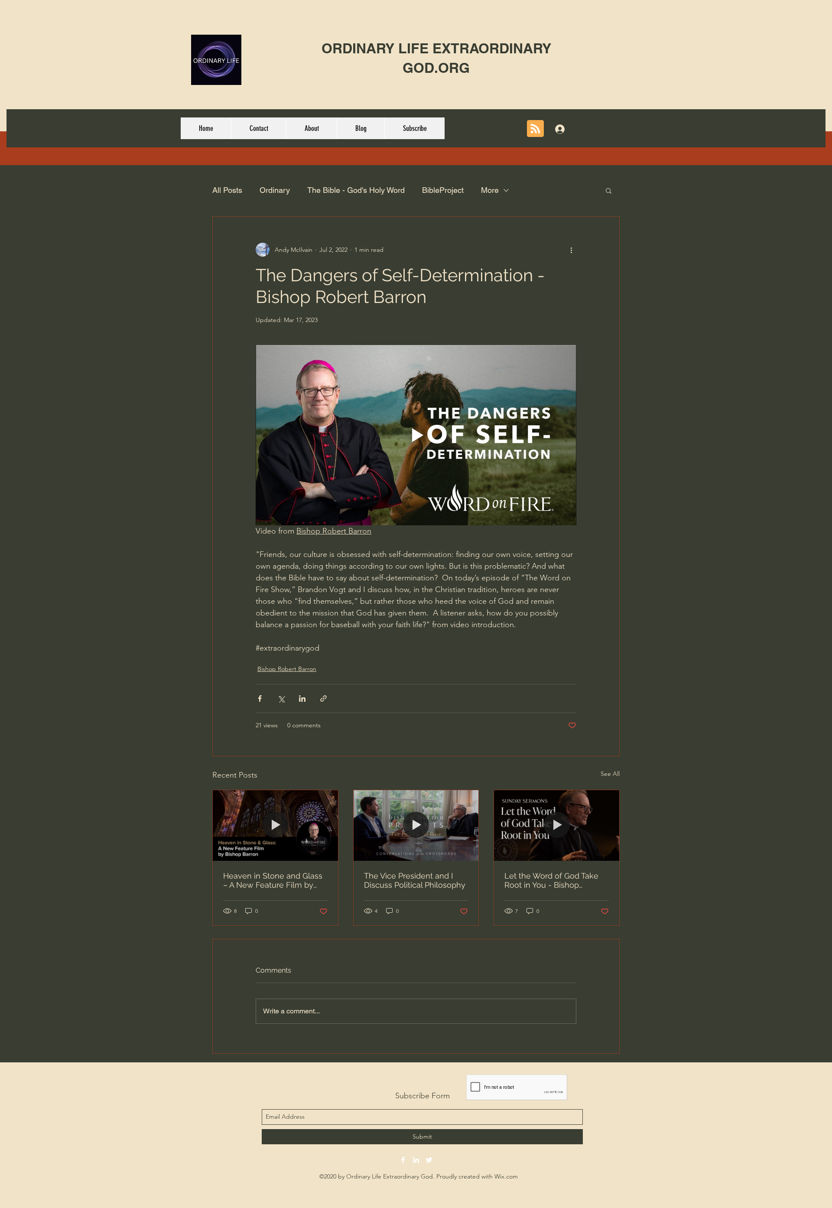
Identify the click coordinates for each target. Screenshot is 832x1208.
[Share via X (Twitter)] (281, 698)
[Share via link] (323, 698)
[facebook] (403, 1160)
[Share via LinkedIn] (302, 698)
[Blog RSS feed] (535, 129)
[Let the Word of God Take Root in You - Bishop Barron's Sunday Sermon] (556, 825)
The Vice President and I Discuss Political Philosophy (414, 880)
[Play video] (416, 435)
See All (610, 774)
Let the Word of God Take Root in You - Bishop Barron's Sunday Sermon (551, 880)
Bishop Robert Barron (286, 669)
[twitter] (429, 1160)
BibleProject (443, 190)
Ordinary (275, 190)
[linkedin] (416, 1160)
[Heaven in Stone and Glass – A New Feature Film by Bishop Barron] (275, 825)
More (490, 190)
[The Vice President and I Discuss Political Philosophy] (416, 825)
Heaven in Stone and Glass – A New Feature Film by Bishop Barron (272, 880)
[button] (608, 190)
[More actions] (571, 249)
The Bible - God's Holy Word (356, 190)
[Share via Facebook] (260, 698)
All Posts (227, 190)
